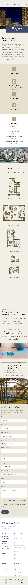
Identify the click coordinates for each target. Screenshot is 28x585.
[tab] (6, 172)
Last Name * (4, 424)
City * (2, 478)
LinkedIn (19, 572)
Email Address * (5, 432)
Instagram (19, 569)
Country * (3, 463)
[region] (14, 173)
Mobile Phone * (4, 442)
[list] (14, 18)
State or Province (5, 470)
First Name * (4, 416)
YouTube (19, 575)
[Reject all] (26, 578)
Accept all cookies (10, 582)
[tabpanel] (14, 227)
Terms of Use (9, 502)
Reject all (19, 582)
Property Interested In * (6, 447)
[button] (14, 351)
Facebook (19, 566)
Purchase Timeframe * (6, 455)
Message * (3, 486)
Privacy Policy (21, 580)
